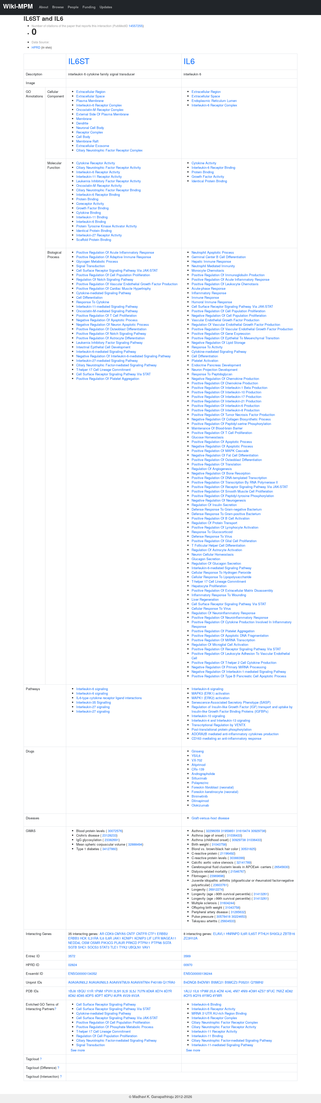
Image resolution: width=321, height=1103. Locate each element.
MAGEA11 (168, 938)
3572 (71, 956)
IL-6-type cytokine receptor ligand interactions (109, 697)
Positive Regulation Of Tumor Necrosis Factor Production (233, 414)
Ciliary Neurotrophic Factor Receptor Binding (108, 190)
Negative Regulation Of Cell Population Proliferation (229, 315)
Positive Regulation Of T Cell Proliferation (106, 315)
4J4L (228, 991)
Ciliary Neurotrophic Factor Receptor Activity (108, 167)
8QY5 (188, 995)
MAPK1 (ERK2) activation (210, 697)
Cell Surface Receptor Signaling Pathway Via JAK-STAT (117, 270)
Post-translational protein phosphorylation (222, 729)
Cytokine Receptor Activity (95, 163)
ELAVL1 (219, 933)
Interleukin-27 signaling (93, 706)
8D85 (80, 995)
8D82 (72, 995)
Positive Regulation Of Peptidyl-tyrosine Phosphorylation (233, 495)
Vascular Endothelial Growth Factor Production (225, 320)
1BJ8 (72, 991)
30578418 (223, 916)
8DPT (99, 995)
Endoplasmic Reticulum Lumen (214, 100)
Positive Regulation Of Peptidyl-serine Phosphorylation (231, 423)
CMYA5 (120, 933)
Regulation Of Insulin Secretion (214, 504)
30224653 (238, 916)
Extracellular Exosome (92, 145)
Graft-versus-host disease (210, 818)
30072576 (115, 830)
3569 (187, 956)
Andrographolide (203, 773)
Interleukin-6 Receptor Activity (98, 172)
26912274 (216, 889)
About (43, 7)
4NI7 (236, 991)
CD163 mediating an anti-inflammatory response (226, 738)
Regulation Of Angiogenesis (212, 468)
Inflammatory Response (209, 292)
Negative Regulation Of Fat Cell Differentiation (225, 455)
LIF (149, 938)
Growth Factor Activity (208, 176)
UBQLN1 (134, 947)
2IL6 (212, 991)
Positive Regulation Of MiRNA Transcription (223, 640)
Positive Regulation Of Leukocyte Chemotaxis (225, 283)
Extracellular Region (90, 91)
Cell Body (83, 136)
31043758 (219, 844)
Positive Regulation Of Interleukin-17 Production (226, 396)
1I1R (90, 991)
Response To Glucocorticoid (212, 531)
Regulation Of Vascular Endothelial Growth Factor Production (236, 324)
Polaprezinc (200, 782)
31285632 (238, 911)
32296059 (213, 830)
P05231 (244, 982)
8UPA (118, 995)
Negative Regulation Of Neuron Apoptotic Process (112, 324)
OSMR (95, 942)
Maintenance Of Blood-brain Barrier (217, 428)
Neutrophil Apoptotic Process (213, 252)
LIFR (156, 938)
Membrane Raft (87, 141)
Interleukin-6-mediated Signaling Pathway (106, 351)
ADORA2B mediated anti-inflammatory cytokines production (235, 733)
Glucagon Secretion (206, 558)
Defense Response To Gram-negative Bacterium (227, 509)
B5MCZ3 (231, 982)
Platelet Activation (205, 360)
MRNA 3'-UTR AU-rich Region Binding (219, 1013)
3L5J (132, 991)
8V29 (126, 995)
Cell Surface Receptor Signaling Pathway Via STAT (113, 374)
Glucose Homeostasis (208, 437)
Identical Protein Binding (94, 230)
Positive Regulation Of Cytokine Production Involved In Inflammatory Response (242, 624)
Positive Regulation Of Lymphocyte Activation (225, 527)
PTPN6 (156, 942)
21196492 (227, 853)
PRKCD (131, 942)
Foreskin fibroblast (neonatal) (213, 787)
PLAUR (119, 942)
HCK (83, 938)
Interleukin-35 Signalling (93, 702)
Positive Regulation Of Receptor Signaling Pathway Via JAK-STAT (240, 486)
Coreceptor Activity (90, 203)
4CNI (220, 991)
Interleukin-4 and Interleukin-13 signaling (221, 720)
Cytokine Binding (88, 212)
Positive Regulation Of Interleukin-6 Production (226, 405)
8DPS (89, 995)
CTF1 (152, 933)
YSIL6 (196, 755)
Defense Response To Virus (212, 536)
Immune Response (205, 297)
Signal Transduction (90, 265)
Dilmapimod (200, 800)
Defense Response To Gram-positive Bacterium (226, 513)
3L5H (117, 991)
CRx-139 (198, 769)
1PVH (108, 991)
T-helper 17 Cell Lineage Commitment (103, 369)
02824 (72, 964)
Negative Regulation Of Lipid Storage (218, 342)
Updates (106, 7)
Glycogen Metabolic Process (97, 261)
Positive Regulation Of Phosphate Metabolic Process (114, 1026)
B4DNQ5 (190, 982)
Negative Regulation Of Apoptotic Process (107, 320)
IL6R (108, 938)
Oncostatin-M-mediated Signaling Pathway (107, 310)
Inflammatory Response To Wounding (219, 594)
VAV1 (146, 947)
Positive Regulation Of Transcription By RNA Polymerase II (235, 482)
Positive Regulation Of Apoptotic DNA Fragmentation (230, 635)
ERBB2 (162, 933)
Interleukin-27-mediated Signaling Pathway (107, 360)
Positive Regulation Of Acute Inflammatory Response (115, 252)
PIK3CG (107, 942)
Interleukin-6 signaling (92, 688)
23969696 (217, 875)
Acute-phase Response (208, 288)
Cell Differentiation (89, 297)
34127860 (109, 848)
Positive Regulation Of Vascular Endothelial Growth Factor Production (127, 283)
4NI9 (244, 991)
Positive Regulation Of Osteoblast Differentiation (111, 329)
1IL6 (196, 991)
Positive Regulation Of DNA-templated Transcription (229, 477)
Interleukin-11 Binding (92, 217)
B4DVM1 (203, 982)
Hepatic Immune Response (211, 261)
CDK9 (109, 933)
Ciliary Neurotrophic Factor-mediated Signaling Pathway (116, 365)
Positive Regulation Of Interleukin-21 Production (226, 401)
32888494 (135, 844)
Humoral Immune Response (212, 301)
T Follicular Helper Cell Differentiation (218, 545)
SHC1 (82, 947)
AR (102, 933)
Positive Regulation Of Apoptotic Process (222, 441)
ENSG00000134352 (82, 973)
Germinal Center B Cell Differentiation (219, 256)
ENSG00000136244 (198, 973)
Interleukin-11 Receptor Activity (99, 176)
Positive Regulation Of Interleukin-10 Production (226, 392)
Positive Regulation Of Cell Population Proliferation (113, 274)
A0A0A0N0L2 (78, 982)
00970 (188, 964)
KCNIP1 (127, 938)
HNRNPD (232, 933)
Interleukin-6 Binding (91, 221)
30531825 (248, 848)
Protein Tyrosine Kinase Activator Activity (106, 226)
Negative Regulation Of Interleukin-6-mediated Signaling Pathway (123, 356)
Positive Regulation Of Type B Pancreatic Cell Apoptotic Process (239, 676)
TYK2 (123, 947)
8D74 (159, 991)
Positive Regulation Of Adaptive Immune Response (113, 256)
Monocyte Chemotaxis (208, 270)
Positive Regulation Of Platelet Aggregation (107, 378)
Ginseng (198, 751)
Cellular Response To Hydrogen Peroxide (221, 572)
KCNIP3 (140, 938)
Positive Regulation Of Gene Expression (221, 333)
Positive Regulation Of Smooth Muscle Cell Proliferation (232, 491)
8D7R (168, 991)
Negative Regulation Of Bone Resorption (221, 473)
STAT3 (104, 947)
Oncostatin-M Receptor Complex (100, 109)
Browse (58, 7)
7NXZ (280, 991)
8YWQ (207, 995)
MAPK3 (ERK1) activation (210, 693)
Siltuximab (199, 778)
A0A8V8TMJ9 (119, 982)
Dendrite (82, 123)
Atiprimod (198, 764)
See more (78, 1050)
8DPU (108, 995)
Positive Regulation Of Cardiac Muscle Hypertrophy (113, 288)
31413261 (261, 893)
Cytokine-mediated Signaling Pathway (103, 292)
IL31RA (93, 938)
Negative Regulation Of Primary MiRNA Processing (229, 667)
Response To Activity (207, 347)
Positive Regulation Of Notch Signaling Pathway (111, 333)
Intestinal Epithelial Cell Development (103, 347)
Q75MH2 (257, 982)
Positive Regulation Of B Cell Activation (221, 518)
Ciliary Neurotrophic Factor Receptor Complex (109, 150)
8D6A (150, 991)
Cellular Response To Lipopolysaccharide (221, 576)
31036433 (234, 835)
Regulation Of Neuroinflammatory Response (223, 612)
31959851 (228, 830)
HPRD (36, 47)
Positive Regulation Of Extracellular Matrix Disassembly (232, 590)
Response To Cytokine (92, 301)
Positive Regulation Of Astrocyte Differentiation (110, 338)
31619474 (243, 830)
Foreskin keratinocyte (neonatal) (215, 791)
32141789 (243, 862)
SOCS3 (93, 947)
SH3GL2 (276, 933)
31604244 (227, 902)
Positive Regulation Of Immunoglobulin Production (228, 274)
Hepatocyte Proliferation (209, 585)
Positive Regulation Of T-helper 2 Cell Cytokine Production (234, 662)
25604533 (227, 920)
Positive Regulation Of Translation (216, 464)
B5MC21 (217, 982)
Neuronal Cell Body (90, 127)
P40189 (156, 982)
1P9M (98, 991)
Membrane (84, 118)
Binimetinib (200, 796)
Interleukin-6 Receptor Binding (98, 194)
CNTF (131, 933)
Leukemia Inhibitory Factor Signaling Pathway (109, 342)
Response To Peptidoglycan (212, 374)
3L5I (125, 991)
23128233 (109, 835)
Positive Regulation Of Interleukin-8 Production (226, 410)
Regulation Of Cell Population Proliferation (106, 1035)
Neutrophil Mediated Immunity (213, 265)
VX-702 (197, 760)
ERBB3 (73, 938)
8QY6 (197, 995)
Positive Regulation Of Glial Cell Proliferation (224, 540)
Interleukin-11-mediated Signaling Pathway (107, 306)
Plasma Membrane (90, 100)
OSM (85, 942)
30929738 (258, 830)
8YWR (217, 995)
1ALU (188, 991)
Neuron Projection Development (214, 369)
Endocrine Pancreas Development (216, 365)
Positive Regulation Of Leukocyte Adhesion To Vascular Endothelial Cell (241, 655)
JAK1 (117, 938)
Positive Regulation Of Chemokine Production (225, 383)
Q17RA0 (169, 982)
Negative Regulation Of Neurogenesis (219, 500)
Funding (89, 7)
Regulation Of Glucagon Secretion (216, 563)
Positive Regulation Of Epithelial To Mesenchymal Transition (235, 338)
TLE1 (114, 947)
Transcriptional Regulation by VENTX (219, 724)
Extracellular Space (90, 96)
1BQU (81, 991)
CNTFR (141, 933)
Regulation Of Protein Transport (214, 522)
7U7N (141, 991)
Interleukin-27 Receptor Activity (99, 235)
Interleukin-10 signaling (208, 715)
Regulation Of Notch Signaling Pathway (104, 279)
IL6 (189, 60)
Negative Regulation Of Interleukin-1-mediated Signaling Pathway (239, 671)
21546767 (237, 871)
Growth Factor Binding (92, 208)
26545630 (281, 866)
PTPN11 (144, 942)
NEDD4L (74, 942)
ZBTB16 (289, 933)
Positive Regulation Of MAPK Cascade (220, 450)
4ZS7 (262, 991)
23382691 (112, 839)
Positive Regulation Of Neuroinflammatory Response (230, 617)
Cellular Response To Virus (211, 608)
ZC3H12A (191, 938)
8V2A (135, 995)
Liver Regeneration (205, 599)
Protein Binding (87, 199)
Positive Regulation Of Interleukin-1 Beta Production (229, 387)
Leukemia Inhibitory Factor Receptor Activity (108, 181)
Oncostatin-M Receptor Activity (99, 185)
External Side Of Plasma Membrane (102, 114)
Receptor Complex (89, 132)
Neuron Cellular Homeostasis (213, 554)
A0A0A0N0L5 (98, 982)
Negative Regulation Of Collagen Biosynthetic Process (231, 419)
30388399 (237, 857)
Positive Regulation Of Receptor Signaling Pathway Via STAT (236, 649)
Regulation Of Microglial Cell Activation (220, 644)
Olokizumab (200, 805)
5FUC (271, 991)
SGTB (72, 947)
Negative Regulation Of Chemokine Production (225, 378)
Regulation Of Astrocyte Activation (217, 549)
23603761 (220, 884)
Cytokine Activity (204, 163)
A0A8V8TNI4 (140, 982)
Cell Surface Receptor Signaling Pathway (106, 1004)
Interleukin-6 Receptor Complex (99, 105)
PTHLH (263, 933)
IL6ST (79, 60)
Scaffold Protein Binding (93, 239)
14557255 (136, 26)
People (73, 7)
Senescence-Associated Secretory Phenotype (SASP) (231, 702)
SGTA (167, 942)
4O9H (253, 991)
